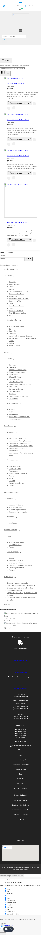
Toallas (11, 547)
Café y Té (12, 331)
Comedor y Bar (12, 320)
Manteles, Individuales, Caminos (20, 336)
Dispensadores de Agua (17, 370)
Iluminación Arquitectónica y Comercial (21, 585)
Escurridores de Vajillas (17, 313)
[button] (20, 2)
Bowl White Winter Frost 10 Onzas (18, 222)
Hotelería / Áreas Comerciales (17, 583)
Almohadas (13, 523)
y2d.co (26, 870)
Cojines (11, 485)
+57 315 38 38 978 (20, 660)
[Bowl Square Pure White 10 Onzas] (16, 114)
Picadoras (12, 394)
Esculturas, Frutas (15, 469)
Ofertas (7, 604)
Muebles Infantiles (15, 507)
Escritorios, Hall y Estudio (18, 512)
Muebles (10, 498)
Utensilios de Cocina (16, 306)
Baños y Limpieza (10, 530)
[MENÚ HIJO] (20, 270)
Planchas (12, 409)
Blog (20, 774)
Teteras (11, 341)
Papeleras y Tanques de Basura (20, 565)
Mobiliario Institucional (15, 590)
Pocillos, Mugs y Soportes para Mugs (22, 338)
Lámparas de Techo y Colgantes (21, 446)
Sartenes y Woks (15, 301)
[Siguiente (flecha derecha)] (4, 933)
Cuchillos (12, 287)
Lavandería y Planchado (17, 563)
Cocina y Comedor (11, 269)
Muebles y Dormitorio (12, 492)
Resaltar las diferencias (14, 882)
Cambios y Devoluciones (20, 805)
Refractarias (13, 296)
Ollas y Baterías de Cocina (18, 291)
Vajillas (11, 343)
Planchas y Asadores (16, 294)
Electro (7, 352)
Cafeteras (12, 367)
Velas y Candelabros (16, 483)
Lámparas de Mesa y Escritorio (20, 441)
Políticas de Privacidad (20, 800)
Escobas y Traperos (16, 560)
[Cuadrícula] (3, 73)
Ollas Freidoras (14, 379)
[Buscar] (4, 40)
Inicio (20, 755)
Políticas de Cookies (20, 814)
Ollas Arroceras (14, 391)
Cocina (9, 275)
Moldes (11, 289)
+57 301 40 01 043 (20, 688)
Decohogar (8, 426)
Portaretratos (13, 471)
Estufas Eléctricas (15, 377)
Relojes (11, 478)
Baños (9, 536)
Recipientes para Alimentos (19, 299)
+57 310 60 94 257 (20, 672)
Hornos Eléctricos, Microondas (20, 384)
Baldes (11, 558)
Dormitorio (10, 516)
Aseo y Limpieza (13, 552)
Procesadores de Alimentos (19, 396)
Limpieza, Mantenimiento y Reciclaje (20, 588)
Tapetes (12, 481)
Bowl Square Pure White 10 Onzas (18, 120)
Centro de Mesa (15, 466)
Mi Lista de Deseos (20, 788)
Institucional (8, 577)
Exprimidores (13, 375)
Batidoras (12, 365)
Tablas (11, 303)
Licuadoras (13, 387)
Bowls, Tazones (14, 284)
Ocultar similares (12, 880)
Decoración (11, 460)
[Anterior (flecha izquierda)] (1, 933)
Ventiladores (13, 414)
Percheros (12, 476)
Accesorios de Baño (16, 542)
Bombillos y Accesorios (17, 438)
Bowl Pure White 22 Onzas (15, 84)
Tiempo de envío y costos (20, 810)
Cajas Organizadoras (16, 568)
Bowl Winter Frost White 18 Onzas (18, 156)
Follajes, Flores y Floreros (18, 473)
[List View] (8, 73)
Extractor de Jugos (16, 382)
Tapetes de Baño (15, 545)
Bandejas (12, 282)
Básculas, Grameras (16, 311)
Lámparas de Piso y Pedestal (19, 443)
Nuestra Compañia (20, 760)
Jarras (11, 315)
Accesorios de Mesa (16, 326)
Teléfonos (12, 412)
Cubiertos (12, 333)
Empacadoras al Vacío (17, 372)
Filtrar (28, 259)
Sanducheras (13, 399)
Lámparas (10, 432)
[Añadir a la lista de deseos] (34, 103)
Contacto (20, 779)
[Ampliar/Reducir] (1, 931)
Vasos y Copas (14, 346)
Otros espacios (12, 403)
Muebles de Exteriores (17, 505)
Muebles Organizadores (17, 510)
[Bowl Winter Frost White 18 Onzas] (16, 150)
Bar (10, 329)
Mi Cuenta (20, 783)
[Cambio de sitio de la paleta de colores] (8, 929)
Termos (11, 308)
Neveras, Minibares (16, 389)
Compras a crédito (20, 769)
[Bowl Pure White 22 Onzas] (13, 78)
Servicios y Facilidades (20, 764)
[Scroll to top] (2, 927)
